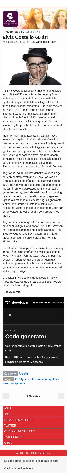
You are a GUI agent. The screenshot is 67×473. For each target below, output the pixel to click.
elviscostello (39, 379)
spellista (53, 379)
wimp (6, 383)
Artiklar (23, 373)
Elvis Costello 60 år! (25, 37)
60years (24, 379)
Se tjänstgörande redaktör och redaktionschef (31, 460)
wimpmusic (18, 383)
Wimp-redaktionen (46, 41)
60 (16, 379)
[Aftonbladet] (15, 4)
